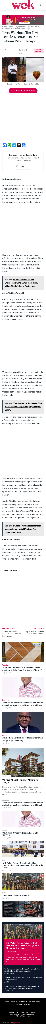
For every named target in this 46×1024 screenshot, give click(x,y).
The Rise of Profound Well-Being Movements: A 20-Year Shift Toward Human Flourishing (22, 970)
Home (4, 27)
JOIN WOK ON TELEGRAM (24, 91)
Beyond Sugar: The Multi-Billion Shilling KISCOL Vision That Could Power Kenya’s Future (21, 987)
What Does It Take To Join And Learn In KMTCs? (20, 834)
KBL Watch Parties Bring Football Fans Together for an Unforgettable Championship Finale (22, 865)
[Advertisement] (23, 119)
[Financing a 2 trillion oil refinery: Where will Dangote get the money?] (23, 722)
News (4, 860)
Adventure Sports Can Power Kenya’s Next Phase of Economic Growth (23, 979)
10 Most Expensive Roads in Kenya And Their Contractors (12, 633)
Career (4, 830)
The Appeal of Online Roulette (15, 895)
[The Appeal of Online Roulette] (23, 909)
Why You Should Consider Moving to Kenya (20, 781)
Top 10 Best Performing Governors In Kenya (34, 632)
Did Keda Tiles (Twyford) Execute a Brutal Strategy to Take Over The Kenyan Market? (22, 668)
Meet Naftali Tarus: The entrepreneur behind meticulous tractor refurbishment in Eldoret (22, 803)
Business (6, 776)
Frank (17, 1023)
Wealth (11, 27)
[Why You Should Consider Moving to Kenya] (23, 762)
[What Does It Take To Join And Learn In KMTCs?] (23, 849)
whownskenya (11, 951)
